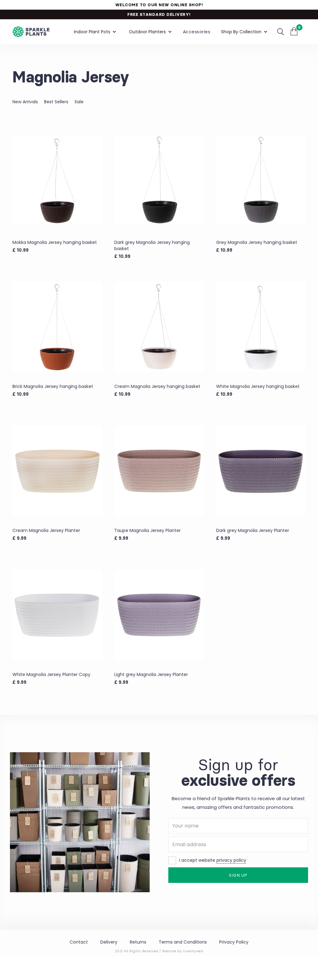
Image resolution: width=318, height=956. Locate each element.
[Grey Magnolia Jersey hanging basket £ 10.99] (261, 179)
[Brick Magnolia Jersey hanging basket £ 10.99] (57, 326)
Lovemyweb (193, 951)
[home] (31, 32)
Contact (79, 942)
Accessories (197, 32)
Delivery (108, 942)
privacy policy (231, 860)
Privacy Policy (233, 942)
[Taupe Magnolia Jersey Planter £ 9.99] (159, 470)
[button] (95, 31)
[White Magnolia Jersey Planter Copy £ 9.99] (57, 615)
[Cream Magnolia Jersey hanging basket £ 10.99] (159, 326)
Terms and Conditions (183, 942)
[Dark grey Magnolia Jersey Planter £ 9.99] (261, 470)
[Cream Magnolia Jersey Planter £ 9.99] (57, 470)
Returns (138, 942)
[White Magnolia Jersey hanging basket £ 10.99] (261, 326)
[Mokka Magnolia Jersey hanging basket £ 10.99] (57, 179)
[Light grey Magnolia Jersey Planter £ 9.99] (159, 615)
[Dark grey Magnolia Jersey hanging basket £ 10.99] (159, 179)
